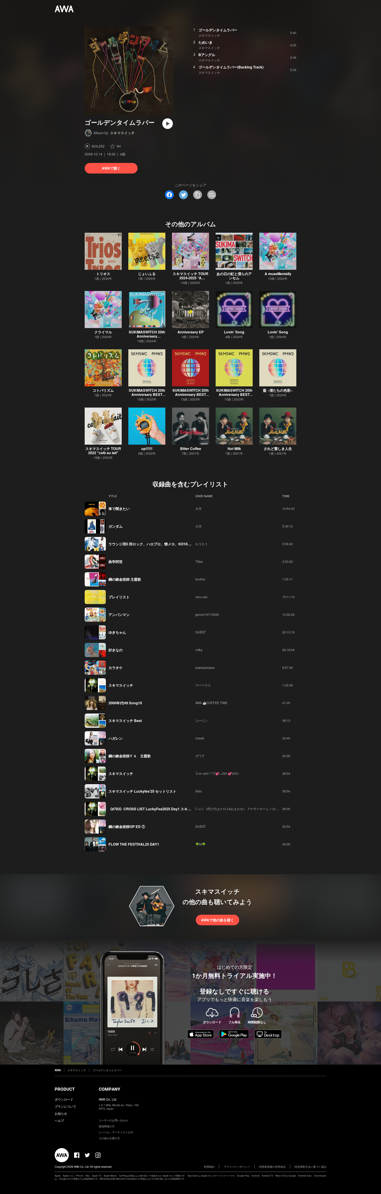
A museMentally (278, 273)
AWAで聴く (111, 168)
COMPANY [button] (109, 1089)
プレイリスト (119, 596)
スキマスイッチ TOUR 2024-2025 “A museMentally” (190, 278)
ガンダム (115, 526)
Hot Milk (234, 448)
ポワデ (200, 756)
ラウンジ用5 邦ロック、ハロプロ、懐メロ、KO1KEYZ (151, 543)
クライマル (103, 331)
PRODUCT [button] (65, 1089)
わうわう (201, 544)
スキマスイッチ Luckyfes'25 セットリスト (142, 791)
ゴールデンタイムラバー (217, 29)
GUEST (200, 632)
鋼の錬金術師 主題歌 (124, 579)
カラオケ (115, 667)
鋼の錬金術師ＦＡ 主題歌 (129, 755)
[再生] (167, 123)
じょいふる (147, 273)
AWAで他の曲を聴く (217, 919)
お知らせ (61, 1113)
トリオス (103, 273)
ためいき (205, 42)
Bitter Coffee (190, 448)
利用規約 (209, 1166)
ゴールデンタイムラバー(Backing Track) (230, 67)
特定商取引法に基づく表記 (310, 1166)
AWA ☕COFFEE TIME (211, 703)
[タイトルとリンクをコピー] (197, 194)
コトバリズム (103, 390)
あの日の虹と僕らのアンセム (234, 275)
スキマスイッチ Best (125, 720)
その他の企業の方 (109, 1138)
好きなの (115, 649)
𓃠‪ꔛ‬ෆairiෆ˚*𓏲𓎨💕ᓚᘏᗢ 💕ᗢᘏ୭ (217, 773)
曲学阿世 (115, 561)
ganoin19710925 (207, 614)
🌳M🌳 (200, 844)
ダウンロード (64, 1099)
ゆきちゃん (117, 632)
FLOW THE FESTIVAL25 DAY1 (133, 844)
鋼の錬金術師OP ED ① (126, 826)
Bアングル (206, 54)
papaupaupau (205, 667)
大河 (198, 508)
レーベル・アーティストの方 (116, 1132)
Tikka (199, 561)
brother (200, 579)
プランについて (65, 1106)
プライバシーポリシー (237, 1166)
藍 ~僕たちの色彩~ (278, 390)
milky (198, 650)
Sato (198, 791)
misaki (199, 738)
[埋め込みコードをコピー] (211, 194)
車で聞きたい (119, 508)
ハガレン (115, 738)
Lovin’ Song (234, 331)
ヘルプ (59, 1120)
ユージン (201, 720)
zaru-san (201, 597)
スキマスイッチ (122, 132)
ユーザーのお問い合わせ (113, 1120)
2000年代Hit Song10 (125, 702)
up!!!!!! (146, 448)
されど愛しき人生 (278, 448)
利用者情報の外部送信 (272, 1166)
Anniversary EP (190, 331)
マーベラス (203, 685)
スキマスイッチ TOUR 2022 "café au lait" (103, 450)
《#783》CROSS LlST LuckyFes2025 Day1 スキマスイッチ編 (158, 808)
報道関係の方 (107, 1126)
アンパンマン (119, 614)
